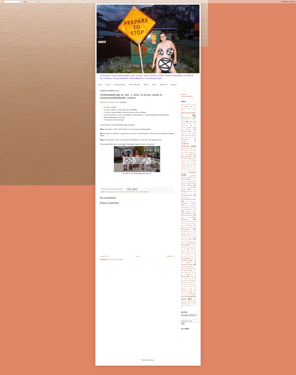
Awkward (183, 123)
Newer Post (104, 256)
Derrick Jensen (190, 150)
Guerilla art (191, 191)
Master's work (185, 217)
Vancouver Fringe (187, 290)
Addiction (186, 106)
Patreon (192, 245)
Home (137, 256)
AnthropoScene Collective (188, 119)
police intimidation (186, 252)
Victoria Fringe (185, 292)
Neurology (184, 235)
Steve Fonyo (184, 280)
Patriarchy (183, 247)
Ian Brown (189, 201)
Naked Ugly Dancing (188, 233)
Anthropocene (186, 118)
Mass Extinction (188, 215)
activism (194, 104)
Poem (191, 251)
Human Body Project (188, 199)
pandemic (183, 241)
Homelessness (185, 197)
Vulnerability (192, 294)
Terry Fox (186, 282)
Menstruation (184, 221)
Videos (146, 85)
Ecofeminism (192, 154)
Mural (182, 231)
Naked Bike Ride (191, 231)
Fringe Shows (186, 185)
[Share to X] (132, 189)
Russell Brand (192, 268)
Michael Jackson (185, 223)
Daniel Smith (185, 148)
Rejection (188, 262)
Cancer (188, 129)
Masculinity (193, 213)
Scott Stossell (192, 272)
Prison (192, 256)
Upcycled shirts (186, 288)
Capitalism (184, 131)
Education (184, 158)
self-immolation (188, 274)
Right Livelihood (185, 266)
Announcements (109, 191)
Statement (163, 85)
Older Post (170, 256)
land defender (192, 207)
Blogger (151, 360)
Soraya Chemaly (188, 278)
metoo (192, 221)
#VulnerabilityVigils (112, 102)
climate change (191, 135)
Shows (183, 276)
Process (191, 258)
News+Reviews (134, 85)
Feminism (191, 181)
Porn (194, 252)
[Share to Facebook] (134, 189)
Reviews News (134, 191)
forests (192, 183)
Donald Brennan (185, 152)
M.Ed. (184, 213)
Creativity (183, 141)
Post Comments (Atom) (116, 259)
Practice (188, 254)
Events (108, 85)
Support (174, 85)
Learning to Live (189, 209)
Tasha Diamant (111, 189)
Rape (194, 260)
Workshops (190, 301)
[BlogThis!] (129, 189)
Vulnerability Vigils (144, 191)
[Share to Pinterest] (136, 189)
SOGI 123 (193, 276)
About (154, 85)
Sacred (186, 270)
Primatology (184, 256)
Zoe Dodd (193, 305)
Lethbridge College (190, 211)
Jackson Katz (187, 205)
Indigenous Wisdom (188, 203)
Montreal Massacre (188, 227)
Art (184, 122)
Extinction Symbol (125, 191)
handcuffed (184, 193)
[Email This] (127, 189)
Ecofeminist (188, 156)
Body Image (192, 127)
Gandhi (183, 187)
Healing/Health (186, 195)
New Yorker (193, 235)
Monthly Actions (120, 85)
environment (192, 168)
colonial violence (188, 137)
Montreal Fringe (191, 225)
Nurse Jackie (187, 237)
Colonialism (184, 139)
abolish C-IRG (185, 104)
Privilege (184, 258)
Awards (192, 121)
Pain (190, 239)
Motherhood (185, 229)
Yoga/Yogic (184, 303)
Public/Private (185, 260)
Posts (100, 85)
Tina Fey (188, 284)
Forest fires (184, 183)
